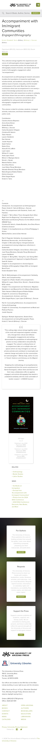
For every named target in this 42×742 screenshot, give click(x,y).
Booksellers (26, 711)
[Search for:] (21, 13)
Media (23, 719)
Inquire (21, 552)
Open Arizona (27, 705)
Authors (25, 708)
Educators (26, 714)
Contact (6, 711)
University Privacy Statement (17, 727)
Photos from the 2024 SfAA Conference (20, 498)
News (14, 481)
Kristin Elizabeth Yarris (10, 40)
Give (21, 635)
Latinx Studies (18, 476)
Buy (4, 54)
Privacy (4, 727)
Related (15, 467)
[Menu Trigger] (37, 4)
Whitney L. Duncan (30, 40)
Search (36, 13)
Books (5, 708)
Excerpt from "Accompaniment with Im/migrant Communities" (20, 492)
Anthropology (17, 472)
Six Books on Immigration (17, 487)
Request (21, 597)
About (5, 705)
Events (5, 714)
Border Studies (18, 474)
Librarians (26, 716)
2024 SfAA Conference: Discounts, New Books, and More (20, 504)
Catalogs (6, 719)
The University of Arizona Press (20, 5)
